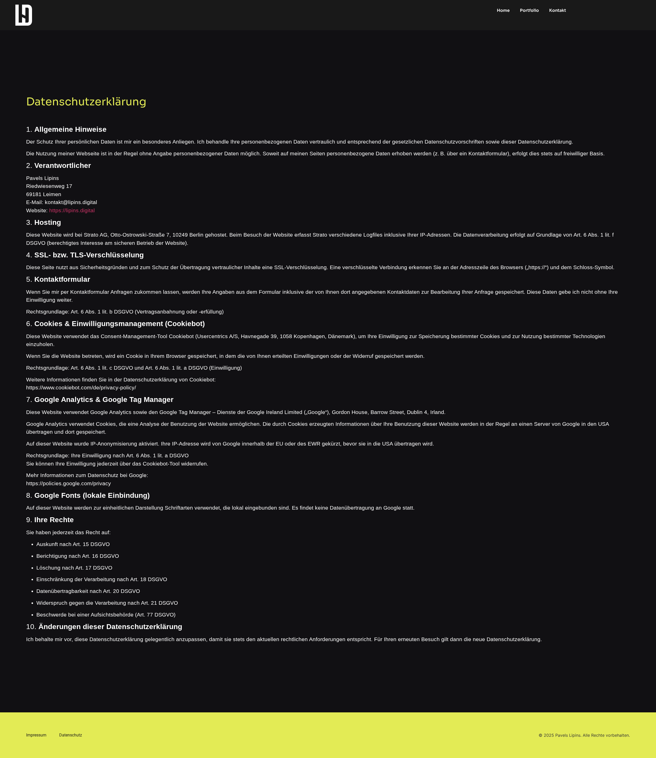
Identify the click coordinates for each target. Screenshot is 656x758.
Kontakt (557, 10)
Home (503, 10)
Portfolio (529, 10)
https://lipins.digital (72, 210)
